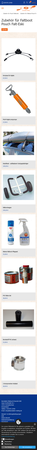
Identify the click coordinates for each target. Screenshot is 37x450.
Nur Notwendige (10, 447)
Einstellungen (9, 439)
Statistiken (8, 441)
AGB (2, 416)
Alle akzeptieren (27, 447)
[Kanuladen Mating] (26, 8)
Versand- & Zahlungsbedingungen (11, 414)
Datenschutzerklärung (8, 436)
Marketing (8, 444)
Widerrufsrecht (5, 418)
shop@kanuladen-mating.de (13, 410)
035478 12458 (8, 2)
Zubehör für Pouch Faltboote (10, 13)
